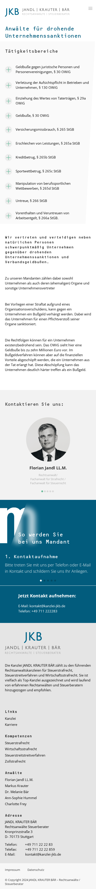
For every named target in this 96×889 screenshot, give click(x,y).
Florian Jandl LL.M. (19, 779)
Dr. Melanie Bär (17, 791)
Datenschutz (35, 870)
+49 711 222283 (44, 611)
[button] (42, 491)
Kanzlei (10, 718)
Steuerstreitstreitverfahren (25, 755)
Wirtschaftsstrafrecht (21, 749)
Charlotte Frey (16, 804)
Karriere (11, 724)
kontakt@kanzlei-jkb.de (47, 606)
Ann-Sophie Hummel (21, 798)
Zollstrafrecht (15, 761)
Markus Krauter (17, 785)
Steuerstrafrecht (17, 743)
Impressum (13, 870)
